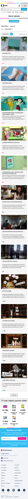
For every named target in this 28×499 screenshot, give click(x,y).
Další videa (14, 395)
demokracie (21, 12)
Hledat (24, 9)
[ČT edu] (4, 6)
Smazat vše (12, 26)
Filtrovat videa (14, 21)
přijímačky (9, 12)
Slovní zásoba (8, 29)
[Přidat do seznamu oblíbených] (25, 38)
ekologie (16, 12)
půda (13, 12)
